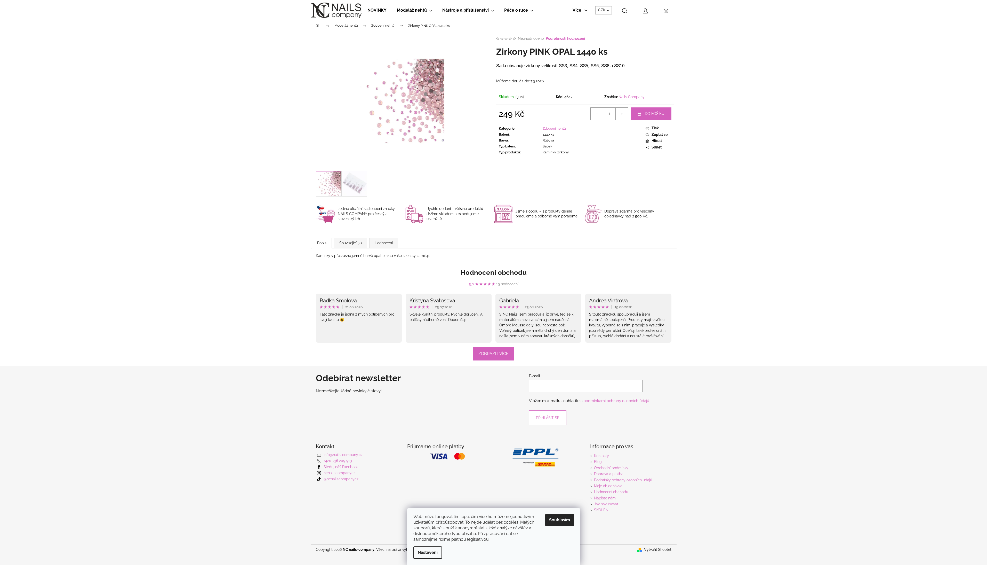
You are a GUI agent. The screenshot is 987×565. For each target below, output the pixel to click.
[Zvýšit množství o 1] (621, 114)
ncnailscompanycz (339, 473)
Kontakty (601, 456)
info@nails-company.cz (343, 455)
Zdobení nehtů (554, 128)
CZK (602, 10)
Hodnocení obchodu (494, 272)
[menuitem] (377, 10)
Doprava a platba (608, 474)
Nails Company (632, 97)
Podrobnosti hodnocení (565, 38)
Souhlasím (559, 519)
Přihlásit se (547, 418)
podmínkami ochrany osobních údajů (616, 400)
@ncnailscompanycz (341, 479)
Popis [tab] (321, 243)
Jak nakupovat (606, 504)
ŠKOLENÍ (601, 510)
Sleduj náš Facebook (341, 467)
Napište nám (605, 498)
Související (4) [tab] (350, 243)
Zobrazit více (493, 353)
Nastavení (428, 552)
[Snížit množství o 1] (597, 114)
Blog (598, 462)
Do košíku (654, 114)
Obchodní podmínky (611, 468)
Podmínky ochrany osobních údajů (623, 480)
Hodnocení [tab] (384, 243)
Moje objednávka (608, 486)
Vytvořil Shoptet (657, 549)
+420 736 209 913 (338, 461)
